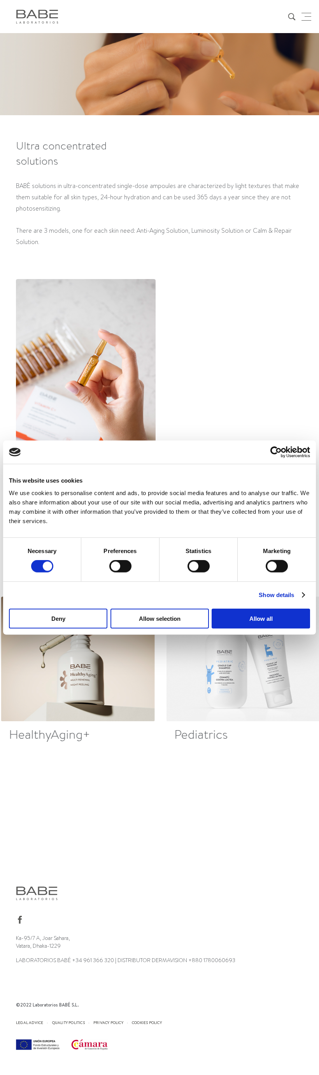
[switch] (120, 566)
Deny (58, 618)
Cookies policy (147, 1022)
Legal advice (29, 1022)
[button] (298, 670)
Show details (276, 595)
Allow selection (160, 618)
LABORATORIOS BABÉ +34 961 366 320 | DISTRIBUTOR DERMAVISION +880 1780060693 (125, 960)
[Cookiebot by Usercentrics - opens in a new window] (276, 452)
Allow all (261, 618)
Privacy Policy (108, 1022)
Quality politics (68, 1022)
